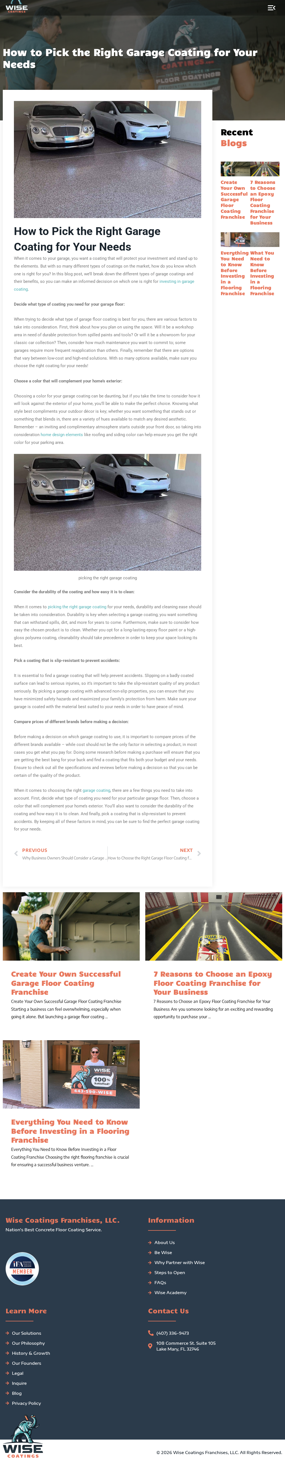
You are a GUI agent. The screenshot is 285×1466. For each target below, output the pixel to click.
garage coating (96, 790)
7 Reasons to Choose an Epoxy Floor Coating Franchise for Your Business (263, 202)
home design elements (62, 434)
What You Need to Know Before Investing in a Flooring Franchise (262, 273)
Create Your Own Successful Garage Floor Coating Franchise (234, 199)
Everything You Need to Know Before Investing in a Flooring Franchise (235, 273)
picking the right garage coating (77, 606)
